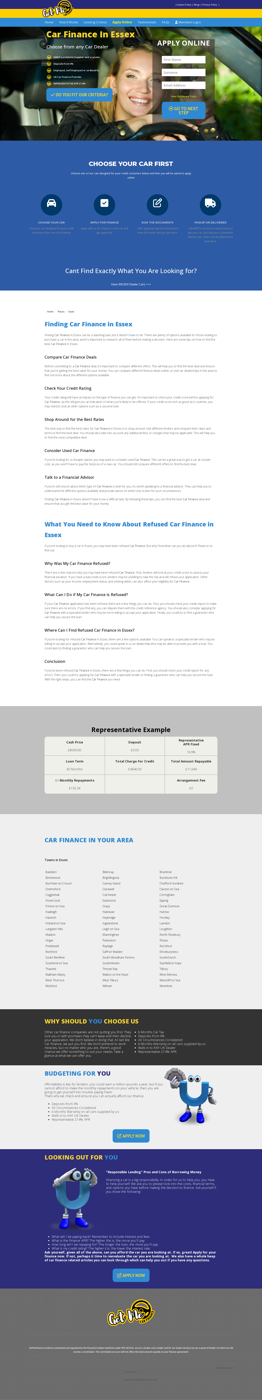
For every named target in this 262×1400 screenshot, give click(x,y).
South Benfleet (55, 957)
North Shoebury (170, 935)
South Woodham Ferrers (118, 957)
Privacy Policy (209, 4)
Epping (164, 900)
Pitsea (164, 940)
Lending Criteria (95, 22)
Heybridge (108, 918)
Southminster (111, 963)
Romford (51, 952)
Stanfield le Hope (170, 963)
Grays (106, 906)
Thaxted (50, 969)
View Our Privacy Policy (183, 96)
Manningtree (110, 935)
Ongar (49, 940)
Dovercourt (52, 900)
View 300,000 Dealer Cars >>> (131, 284)
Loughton (166, 929)
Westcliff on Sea (170, 980)
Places (61, 311)
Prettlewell (52, 946)
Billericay (108, 872)
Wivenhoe (166, 986)
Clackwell (108, 889)
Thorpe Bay (109, 969)
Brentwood (52, 878)
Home (49, 22)
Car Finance (62, 335)
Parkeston (109, 940)
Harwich (50, 918)
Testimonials (147, 22)
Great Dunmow (169, 906)
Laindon (165, 923)
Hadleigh (51, 912)
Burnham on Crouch (58, 883)
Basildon (51, 872)
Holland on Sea (55, 923)
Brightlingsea (110, 878)
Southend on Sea (56, 963)
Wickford (51, 986)
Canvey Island (111, 883)
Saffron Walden (112, 952)
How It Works (68, 22)
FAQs (165, 22)
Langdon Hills (54, 929)
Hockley (165, 918)
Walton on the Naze (115, 974)
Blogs (197, 4)
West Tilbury (110, 980)
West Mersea (168, 974)
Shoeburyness (169, 952)
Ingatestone (110, 923)
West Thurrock (54, 980)
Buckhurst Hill (168, 878)
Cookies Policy (184, 4)
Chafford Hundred (171, 883)
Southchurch (168, 957)
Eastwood (108, 900)
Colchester (109, 895)
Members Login (189, 22)
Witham (107, 986)
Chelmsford (52, 889)
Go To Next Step (185, 111)
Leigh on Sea (110, 929)
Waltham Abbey (55, 974)
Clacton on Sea (169, 889)
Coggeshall (52, 895)
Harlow (164, 912)
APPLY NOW (133, 1136)
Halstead (108, 912)
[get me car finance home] (57, 8)
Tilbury (164, 969)
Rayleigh (107, 946)
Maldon (50, 935)
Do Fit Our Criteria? (81, 95)
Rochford (166, 946)
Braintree (166, 872)
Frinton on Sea (55, 906)
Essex (71, 311)
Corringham (167, 895)
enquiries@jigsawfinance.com (140, 1379)
